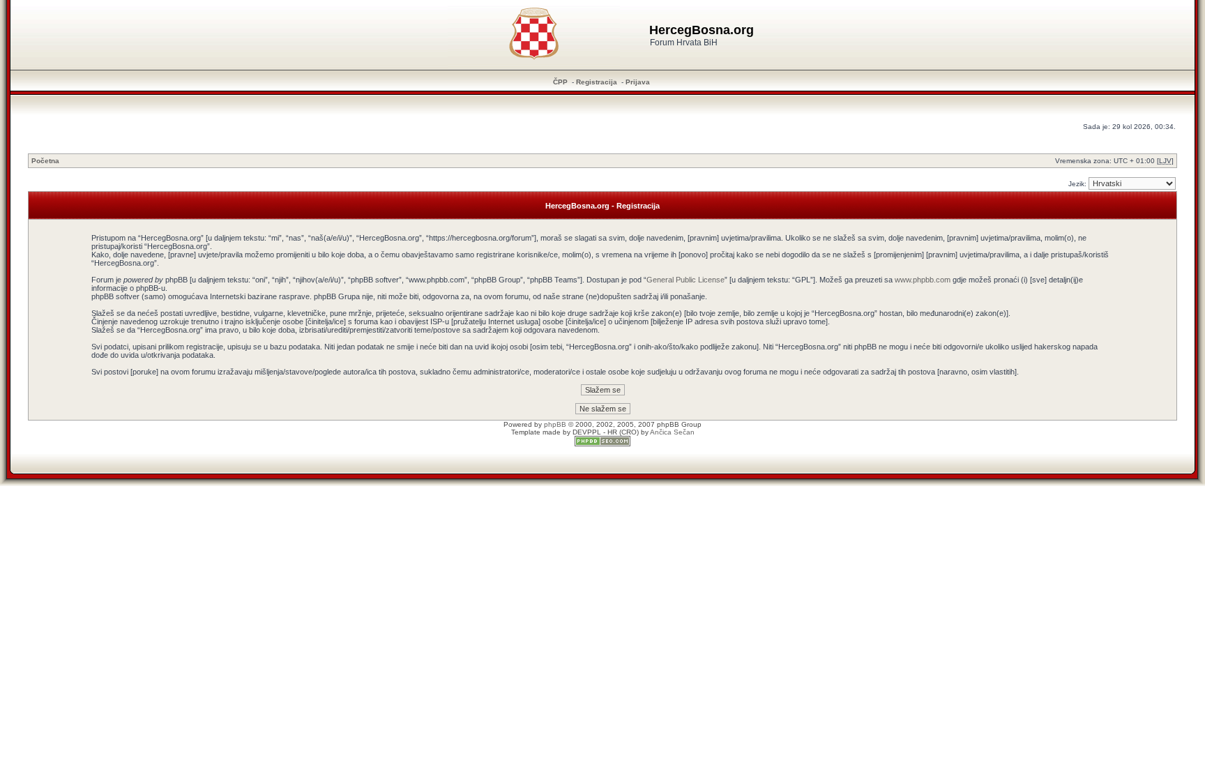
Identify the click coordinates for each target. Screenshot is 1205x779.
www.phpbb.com (922, 279)
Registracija (596, 82)
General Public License (685, 279)
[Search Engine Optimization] (602, 444)
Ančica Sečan (672, 432)
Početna (45, 161)
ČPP (560, 82)
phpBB (555, 424)
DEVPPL (587, 432)
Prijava (638, 82)
